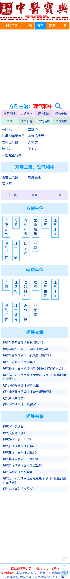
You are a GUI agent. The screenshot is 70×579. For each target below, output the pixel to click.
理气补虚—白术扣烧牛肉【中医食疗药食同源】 (33, 368)
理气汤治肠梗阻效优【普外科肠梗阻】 (28, 392)
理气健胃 (16, 312)
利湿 (35, 246)
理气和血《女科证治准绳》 (20, 452)
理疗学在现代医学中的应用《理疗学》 (28, 355)
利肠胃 (35, 310)
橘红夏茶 (34, 177)
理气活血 (44, 113)
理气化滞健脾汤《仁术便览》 (22, 459)
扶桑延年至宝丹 (13, 136)
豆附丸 (7, 129)
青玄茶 (7, 184)
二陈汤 (33, 129)
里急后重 (35, 227)
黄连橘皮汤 (36, 136)
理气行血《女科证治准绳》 (20, 446)
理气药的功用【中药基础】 (20, 405)
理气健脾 (61, 113)
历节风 (25, 248)
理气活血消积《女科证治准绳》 (23, 465)
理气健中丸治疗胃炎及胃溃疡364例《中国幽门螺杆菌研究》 (34, 377)
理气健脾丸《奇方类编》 (19, 472)
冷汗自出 (6, 227)
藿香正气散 (10, 142)
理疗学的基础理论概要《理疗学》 (25, 342)
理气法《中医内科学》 (17, 439)
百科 (63, 25)
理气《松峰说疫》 (14, 433)
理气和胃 (26, 121)
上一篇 (12, 195)
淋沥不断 (9, 113)
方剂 (40, 25)
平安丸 (33, 149)
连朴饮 (33, 142)
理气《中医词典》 (14, 426)
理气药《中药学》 (14, 398)
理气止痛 (16, 250)
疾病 (52, 25)
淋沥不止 (26, 113)
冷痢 (16, 222)
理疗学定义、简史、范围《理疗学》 (26, 349)
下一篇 (57, 195)
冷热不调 (25, 227)
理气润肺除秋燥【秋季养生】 (22, 385)
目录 (35, 195)
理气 (9, 121)
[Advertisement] (35, 66)
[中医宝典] (34, 20)
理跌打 (16, 287)
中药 (29, 25)
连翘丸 (7, 149)
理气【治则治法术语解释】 (20, 362)
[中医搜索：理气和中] (57, 106)
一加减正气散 (11, 155)
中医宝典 (11, 25)
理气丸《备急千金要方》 (19, 489)
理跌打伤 (25, 289)
